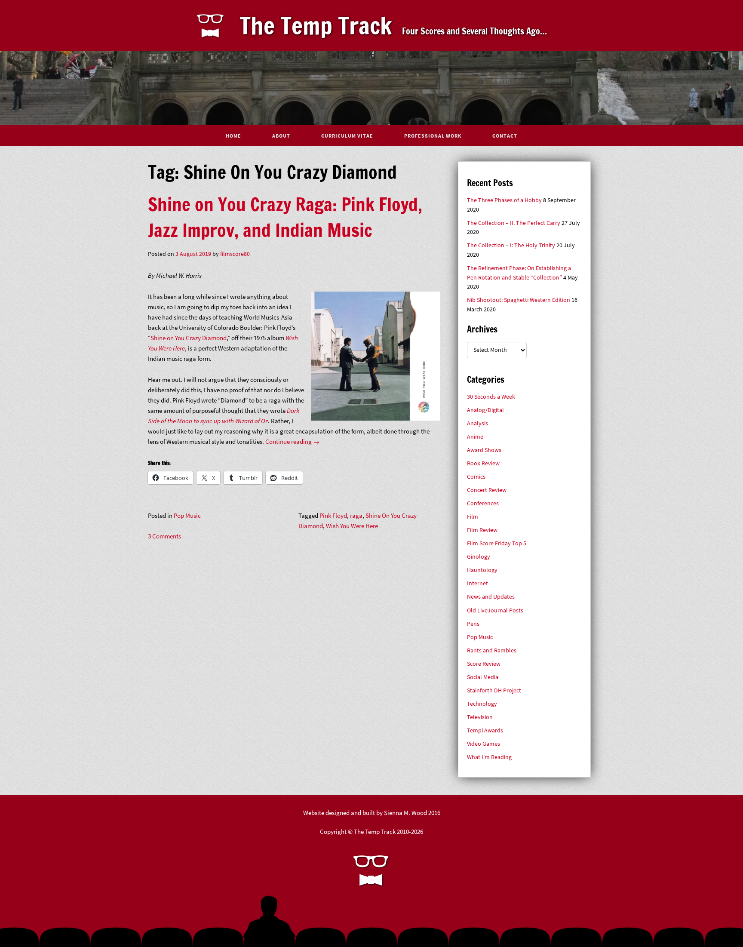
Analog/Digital (485, 410)
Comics (476, 476)
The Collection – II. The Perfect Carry (513, 223)
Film (472, 516)
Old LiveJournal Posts (495, 610)
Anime (475, 436)
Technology (482, 703)
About (281, 135)
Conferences (483, 503)
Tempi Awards (485, 730)
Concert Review (487, 490)
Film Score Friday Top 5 (496, 543)
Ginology (478, 556)
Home (233, 135)
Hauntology (482, 570)
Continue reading (292, 441)
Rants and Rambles (491, 650)
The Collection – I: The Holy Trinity (511, 245)
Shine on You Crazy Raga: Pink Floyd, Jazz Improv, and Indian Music (285, 217)
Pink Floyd (333, 515)
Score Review (483, 663)
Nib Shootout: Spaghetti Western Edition (518, 300)
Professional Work (432, 135)
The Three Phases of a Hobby (504, 200)
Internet (477, 583)
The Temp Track (315, 25)
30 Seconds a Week (491, 396)
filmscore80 (235, 254)
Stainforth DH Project (494, 690)
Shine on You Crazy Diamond (188, 338)
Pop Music (187, 515)
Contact (504, 135)
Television (480, 717)
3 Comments (164, 536)
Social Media (482, 677)
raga (356, 515)
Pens (473, 623)
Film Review (482, 530)
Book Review (483, 463)
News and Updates (491, 596)
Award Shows (484, 450)
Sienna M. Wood (405, 813)
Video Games (483, 743)
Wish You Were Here (352, 526)
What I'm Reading (489, 757)
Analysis (477, 423)
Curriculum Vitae (347, 135)
